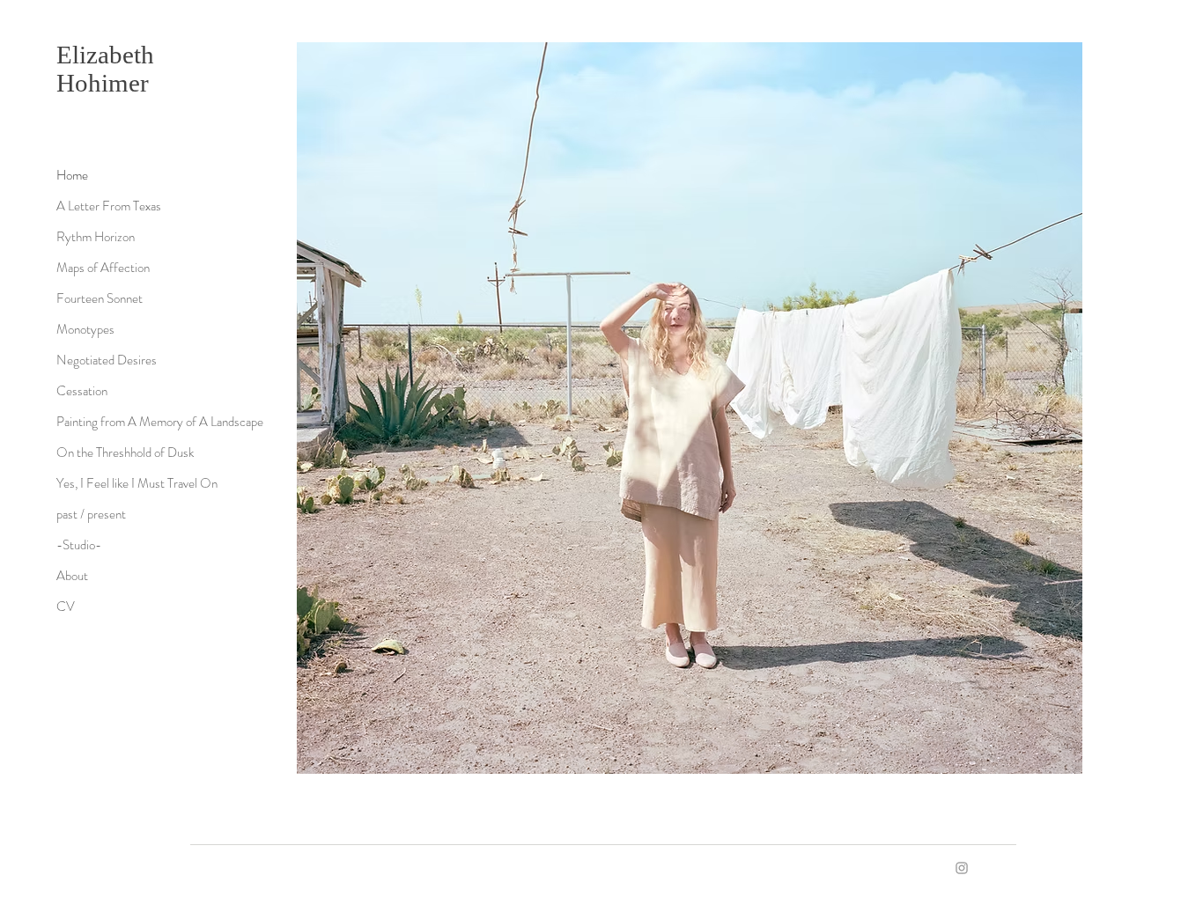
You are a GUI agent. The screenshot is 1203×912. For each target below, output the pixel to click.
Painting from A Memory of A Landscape (159, 421)
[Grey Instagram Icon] (962, 868)
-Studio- (78, 545)
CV (65, 606)
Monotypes (85, 329)
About (72, 575)
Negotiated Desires (106, 360)
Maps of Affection (103, 267)
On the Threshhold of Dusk (125, 452)
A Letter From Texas (108, 206)
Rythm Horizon (95, 236)
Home (72, 175)
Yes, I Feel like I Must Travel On (137, 483)
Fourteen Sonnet (99, 298)
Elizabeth (108, 54)
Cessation (81, 391)
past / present (91, 514)
